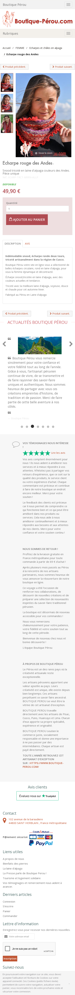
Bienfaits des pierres (15, 830)
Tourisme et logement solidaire (22, 844)
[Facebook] (7, 942)
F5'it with (65, 959)
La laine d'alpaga (12, 835)
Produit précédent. (15, 66)
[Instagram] (25, 942)
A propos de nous (13, 825)
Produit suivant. (63, 66)
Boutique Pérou (14, 4)
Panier (6, 878)
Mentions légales (20, 956)
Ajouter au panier (28, 219)
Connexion (9, 868)
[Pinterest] (16, 942)
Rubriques (10, 33)
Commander (10, 882)
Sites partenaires (42, 956)
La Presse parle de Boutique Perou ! (24, 840)
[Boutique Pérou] (37, 18)
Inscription (10, 925)
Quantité (11, 203)
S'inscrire (8, 873)
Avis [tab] (27, 243)
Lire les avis (58, 419)
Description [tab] (13, 243)
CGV (5, 956)
